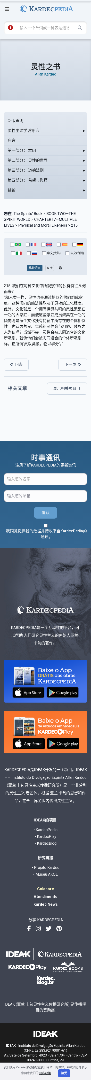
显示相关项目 (65, 388)
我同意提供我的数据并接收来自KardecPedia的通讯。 (46, 534)
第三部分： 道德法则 (26, 170)
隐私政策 (45, 1073)
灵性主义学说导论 (23, 130)
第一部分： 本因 (22, 150)
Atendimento (46, 896)
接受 (64, 1073)
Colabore (45, 889)
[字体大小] (49, 268)
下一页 (71, 364)
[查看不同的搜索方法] (10, 27)
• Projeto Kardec (45, 867)
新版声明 (15, 120)
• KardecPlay (45, 836)
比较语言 (35, 268)
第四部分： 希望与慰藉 (28, 180)
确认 (46, 512)
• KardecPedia (45, 829)
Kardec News (45, 904)
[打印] (60, 268)
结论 (12, 190)
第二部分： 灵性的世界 (28, 160)
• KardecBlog (46, 843)
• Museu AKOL (45, 874)
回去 (18, 364)
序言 (12, 140)
